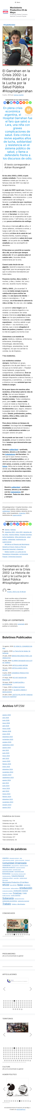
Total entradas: (7, 837)
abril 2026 (5, 726)
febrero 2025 (6, 764)
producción (25, 887)
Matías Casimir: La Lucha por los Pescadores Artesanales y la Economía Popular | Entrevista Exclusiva (15, 554)
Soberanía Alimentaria (19, 898)
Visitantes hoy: (7, 821)
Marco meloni (5, 880)
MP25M (5, 885)
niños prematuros (20, 537)
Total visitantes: (7, 834)
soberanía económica (9, 901)
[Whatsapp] (30, 102)
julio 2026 (5, 717)
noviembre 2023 (7, 802)
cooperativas (6, 865)
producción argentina (7, 890)
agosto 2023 (6, 807)
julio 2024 (5, 783)
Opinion (7, 529)
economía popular (8, 871)
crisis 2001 (19, 532)
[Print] (23, 102)
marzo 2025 (6, 761)
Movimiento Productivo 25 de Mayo (18, 10)
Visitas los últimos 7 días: (10, 826)
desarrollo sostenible (20, 867)
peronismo (27, 885)
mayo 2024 (6, 788)
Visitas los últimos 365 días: (11, 831)
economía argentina (7, 869)
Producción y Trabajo (7, 893)
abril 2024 (5, 791)
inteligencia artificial (7, 878)
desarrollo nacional (24, 865)
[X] (8, 102)
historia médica (14, 534)
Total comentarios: (8, 840)
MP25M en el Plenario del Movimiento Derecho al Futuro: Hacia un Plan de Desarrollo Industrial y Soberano (15, 547)
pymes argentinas (15, 895)
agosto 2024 (6, 780)
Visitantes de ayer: (8, 823)
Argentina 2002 (10, 532)
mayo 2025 (6, 756)
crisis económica (15, 865)
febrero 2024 (6, 796)
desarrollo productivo (8, 867)
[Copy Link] (27, 102)
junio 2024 (5, 786)
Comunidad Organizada (14, 863)
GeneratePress (21, 1109)
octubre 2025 (6, 742)
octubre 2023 (6, 805)
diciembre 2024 (7, 769)
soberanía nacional (23, 901)
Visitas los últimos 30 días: (11, 829)
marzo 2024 (6, 794)
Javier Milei (16, 878)
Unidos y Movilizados (18, 904)
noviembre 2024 (7, 772)
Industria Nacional (17, 876)
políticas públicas (15, 888)
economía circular (17, 869)
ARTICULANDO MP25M (20, 665)
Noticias (13, 529)
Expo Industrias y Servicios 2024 (18, 873)
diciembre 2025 (7, 737)
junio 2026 (5, 720)
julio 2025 (5, 750)
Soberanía (8, 898)
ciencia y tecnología (19, 860)
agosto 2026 (6, 715)
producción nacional (21, 891)
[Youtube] (20, 102)
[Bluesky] (17, 102)
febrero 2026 (6, 731)
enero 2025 (6, 766)
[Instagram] (14, 102)
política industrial (6, 888)
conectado (21, 624)
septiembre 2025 (8, 745)
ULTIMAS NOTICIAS (18, 687)
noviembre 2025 (7, 739)
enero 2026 (6, 734)
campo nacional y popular (8, 860)
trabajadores (10, 454)
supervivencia (17, 515)
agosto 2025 (6, 747)
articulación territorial (14, 858)
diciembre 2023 (7, 799)
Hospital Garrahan (26, 534)
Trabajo (6, 903)
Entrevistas (6, 874)
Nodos (20, 885)
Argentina (22, 513)
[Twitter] (11, 102)
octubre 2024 (6, 775)
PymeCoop (17, 893)
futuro (4, 466)
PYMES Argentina (6, 895)
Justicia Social (23, 878)
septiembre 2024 (8, 777)
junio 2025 (5, 753)
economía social (19, 871)
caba (21, 858)
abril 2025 (5, 758)
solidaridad (13, 449)
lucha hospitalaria (8, 537)
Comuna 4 (27, 860)
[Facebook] (4, 102)
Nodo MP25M (13, 885)
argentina (5, 858)
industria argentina (6, 876)
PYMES (24, 893)
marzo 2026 (6, 728)
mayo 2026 (6, 723)
